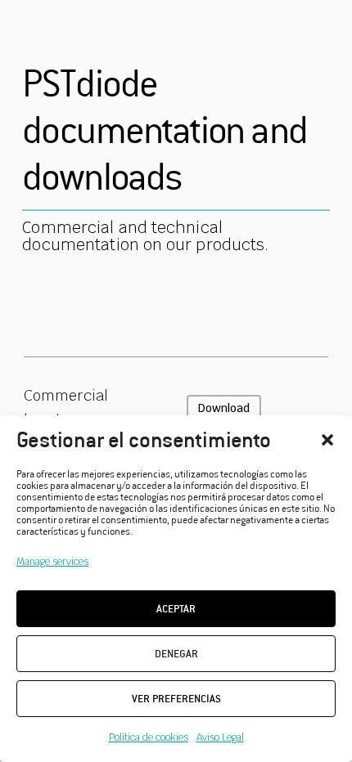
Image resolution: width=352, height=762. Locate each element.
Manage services (52, 561)
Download (224, 408)
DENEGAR (176, 654)
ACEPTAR (176, 609)
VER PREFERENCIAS (176, 699)
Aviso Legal (220, 737)
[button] (327, 440)
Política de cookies (148, 737)
